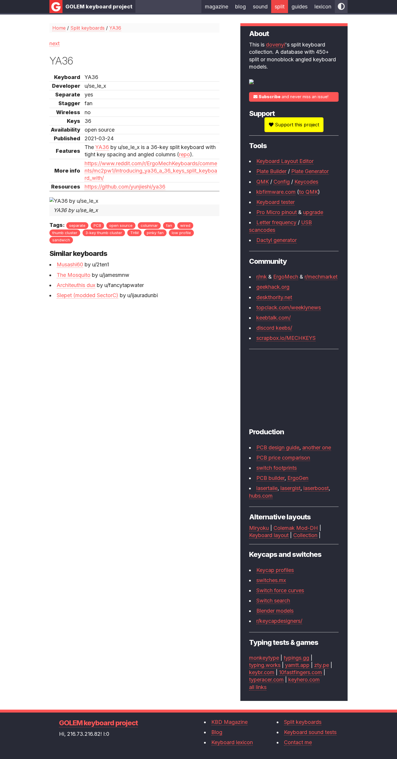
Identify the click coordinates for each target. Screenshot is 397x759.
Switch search (273, 600)
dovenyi (275, 45)
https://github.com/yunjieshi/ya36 (125, 187)
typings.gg (296, 658)
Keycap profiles (275, 570)
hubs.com (261, 496)
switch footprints (276, 468)
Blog (216, 732)
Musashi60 (70, 264)
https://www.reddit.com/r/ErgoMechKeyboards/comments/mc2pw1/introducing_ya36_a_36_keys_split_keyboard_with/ (151, 170)
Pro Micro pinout (276, 212)
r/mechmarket (321, 277)
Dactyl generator (276, 240)
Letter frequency (276, 222)
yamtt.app (297, 665)
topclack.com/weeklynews (288, 307)
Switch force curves (280, 590)
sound (260, 6)
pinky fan (155, 232)
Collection (305, 535)
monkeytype (264, 658)
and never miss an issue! (293, 96)
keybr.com (261, 672)
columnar (149, 225)
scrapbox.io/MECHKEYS (286, 338)
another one (316, 447)
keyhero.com (304, 680)
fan (169, 225)
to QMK (308, 192)
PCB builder (270, 478)
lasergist (290, 488)
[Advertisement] (134, 346)
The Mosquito (73, 275)
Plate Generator (310, 171)
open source (121, 225)
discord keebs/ (274, 328)
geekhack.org (272, 287)
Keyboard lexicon (232, 742)
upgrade (313, 212)
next (54, 43)
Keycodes (306, 182)
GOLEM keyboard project (99, 6)
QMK (262, 182)
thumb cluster (64, 232)
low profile (181, 232)
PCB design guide (277, 447)
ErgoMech (285, 277)
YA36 (115, 28)
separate (77, 225)
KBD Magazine (229, 722)
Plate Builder (271, 171)
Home (59, 28)
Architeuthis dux (76, 285)
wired (185, 225)
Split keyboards (87, 28)
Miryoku (259, 528)
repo (184, 154)
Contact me (298, 742)
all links (258, 687)
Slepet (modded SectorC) (87, 295)
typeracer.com (266, 680)
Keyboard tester (275, 202)
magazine (216, 6)
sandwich (61, 240)
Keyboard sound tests (310, 732)
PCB (97, 225)
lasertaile (267, 488)
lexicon (322, 6)
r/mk (261, 277)
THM (134, 232)
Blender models (275, 611)
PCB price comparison (283, 458)
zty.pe (321, 665)
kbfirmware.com (276, 192)
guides (299, 6)
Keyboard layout (269, 535)
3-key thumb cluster (103, 232)
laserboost (316, 488)
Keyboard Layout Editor (285, 161)
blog (240, 6)
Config (281, 182)
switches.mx (271, 580)
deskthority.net (274, 297)
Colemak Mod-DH (295, 528)
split (280, 6)
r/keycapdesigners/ (279, 621)
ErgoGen (297, 478)
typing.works (264, 665)
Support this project (296, 125)
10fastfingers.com (300, 672)
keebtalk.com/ (273, 318)
